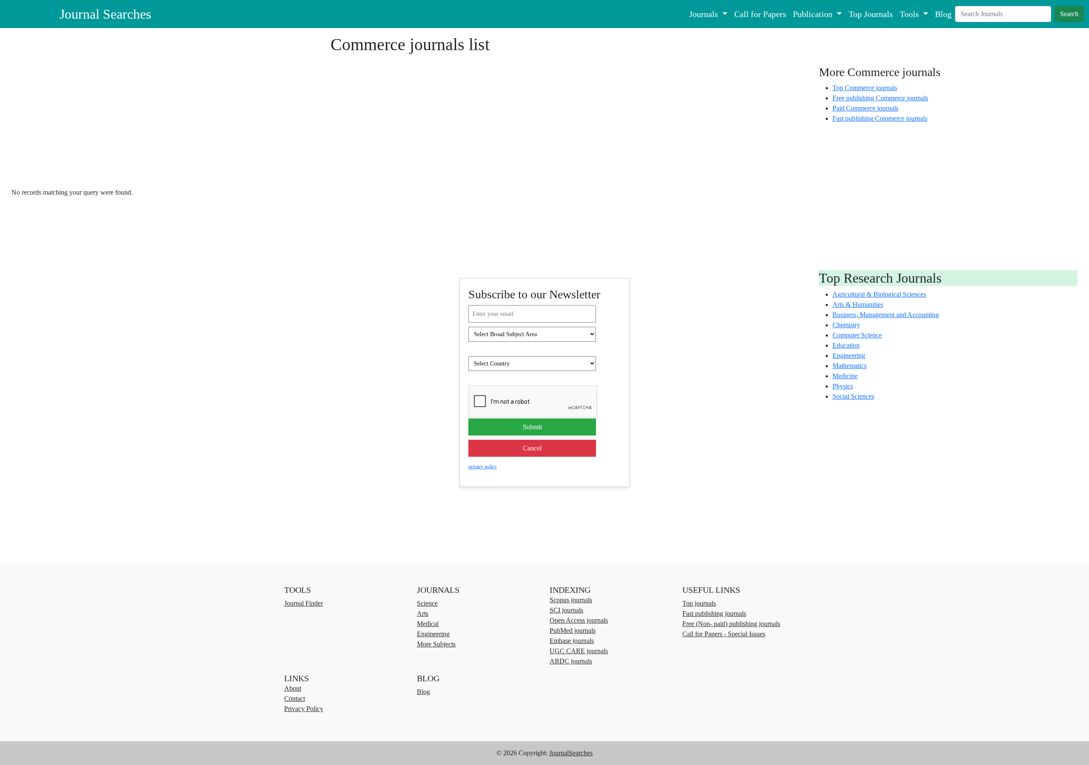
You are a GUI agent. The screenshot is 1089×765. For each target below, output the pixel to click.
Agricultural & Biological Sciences (879, 294)
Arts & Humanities (857, 304)
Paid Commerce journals (865, 108)
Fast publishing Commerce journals (879, 118)
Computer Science (857, 335)
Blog (943, 14)
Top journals (699, 603)
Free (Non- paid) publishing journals (731, 623)
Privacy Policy (303, 708)
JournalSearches (571, 752)
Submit (532, 426)
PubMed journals (573, 630)
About (292, 688)
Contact (294, 698)
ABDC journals (571, 661)
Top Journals (871, 14)
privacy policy (482, 466)
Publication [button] (814, 14)
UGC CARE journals (579, 650)
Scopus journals (571, 600)
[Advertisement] (410, 117)
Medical (428, 623)
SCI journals (566, 610)
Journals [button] (704, 14)
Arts (422, 613)
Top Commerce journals (864, 87)
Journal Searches (105, 14)
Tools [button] (910, 14)
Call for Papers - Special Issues (723, 634)
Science (427, 603)
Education (846, 345)
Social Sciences (853, 396)
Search (1069, 13)
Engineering (848, 355)
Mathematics (849, 365)
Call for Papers (760, 14)
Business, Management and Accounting (885, 314)
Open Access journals (579, 620)
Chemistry (846, 325)
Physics (842, 386)
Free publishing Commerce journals (880, 98)
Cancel (532, 447)
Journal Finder (303, 603)
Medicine (845, 376)
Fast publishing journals (714, 613)
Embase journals (572, 640)
